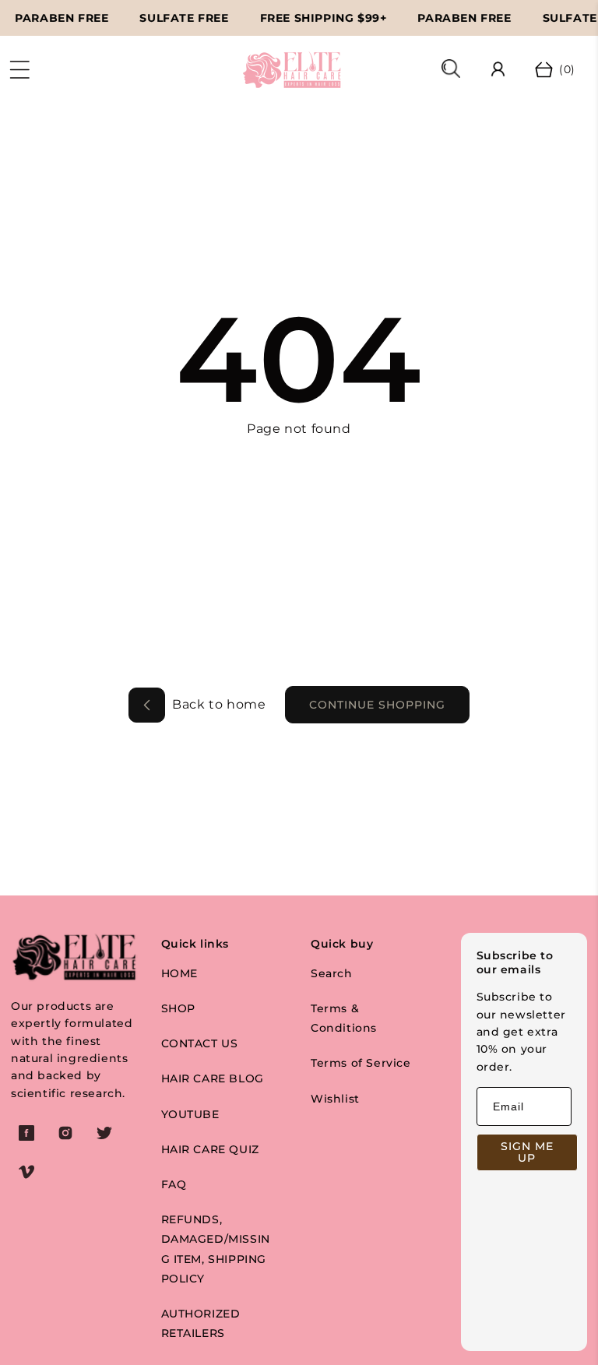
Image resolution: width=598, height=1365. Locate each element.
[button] (19, 70)
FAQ (174, 1184)
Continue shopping (377, 705)
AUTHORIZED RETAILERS (201, 1323)
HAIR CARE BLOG (212, 1078)
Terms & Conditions (344, 1018)
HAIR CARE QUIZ (210, 1149)
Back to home (217, 704)
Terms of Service (361, 1063)
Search (332, 973)
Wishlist (335, 1099)
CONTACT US (199, 1043)
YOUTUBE (190, 1114)
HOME (179, 973)
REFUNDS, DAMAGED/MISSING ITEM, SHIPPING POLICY (215, 1249)
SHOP (178, 1008)
